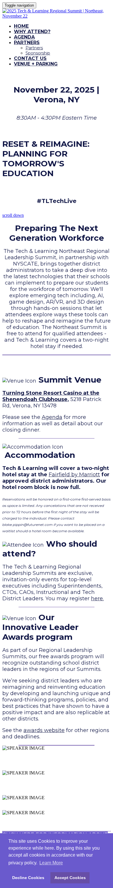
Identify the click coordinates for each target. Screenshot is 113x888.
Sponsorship (37, 53)
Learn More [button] (51, 862)
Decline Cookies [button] (28, 877)
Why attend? (32, 31)
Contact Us (30, 58)
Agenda (24, 37)
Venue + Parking (36, 64)
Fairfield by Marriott (74, 474)
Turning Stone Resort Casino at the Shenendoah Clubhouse (50, 396)
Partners (27, 42)
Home (21, 26)
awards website (44, 730)
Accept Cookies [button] (70, 877)
